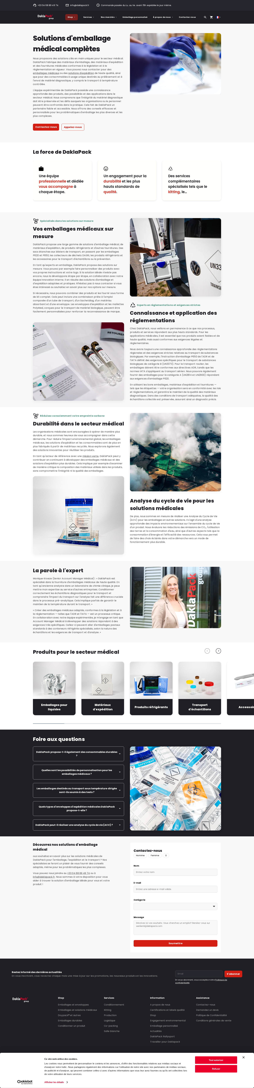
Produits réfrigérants (151, 707)
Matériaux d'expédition (102, 707)
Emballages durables (70, 1020)
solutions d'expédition (81, 73)
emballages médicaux (46, 73)
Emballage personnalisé (135, 17)
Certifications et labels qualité (167, 1010)
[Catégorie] (175, 906)
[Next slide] (218, 651)
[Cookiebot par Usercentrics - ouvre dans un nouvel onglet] (25, 1082)
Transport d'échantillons (199, 707)
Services (87, 17)
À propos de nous (162, 17)
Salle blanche (112, 1031)
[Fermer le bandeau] (244, 1057)
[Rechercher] (205, 17)
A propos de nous (160, 1004)
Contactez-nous (187, 17)
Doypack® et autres (69, 1015)
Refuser (216, 1068)
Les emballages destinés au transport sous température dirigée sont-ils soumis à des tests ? (77, 790)
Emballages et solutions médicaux (77, 1010)
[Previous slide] (207, 651)
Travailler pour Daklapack (165, 1041)
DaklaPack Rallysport (162, 1036)
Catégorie (140, 899)
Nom (136, 865)
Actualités (156, 1031)
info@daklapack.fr (79, 5)
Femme (155, 855)
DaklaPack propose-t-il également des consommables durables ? (76, 753)
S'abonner (233, 974)
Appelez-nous (73, 127)
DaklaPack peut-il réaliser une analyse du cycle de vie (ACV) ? (74, 825)
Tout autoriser (216, 1060)
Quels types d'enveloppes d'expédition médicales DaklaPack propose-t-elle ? (77, 808)
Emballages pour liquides (54, 707)
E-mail (137, 882)
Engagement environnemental (168, 1020)
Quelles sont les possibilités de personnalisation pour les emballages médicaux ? (76, 772)
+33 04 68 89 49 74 (48, 5)
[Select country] (218, 17)
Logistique (109, 1020)
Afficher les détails (54, 1082)
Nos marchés (108, 17)
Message (139, 917)
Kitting (107, 1010)
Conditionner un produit (71, 1026)
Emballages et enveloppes (73, 1004)
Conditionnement (114, 1004)
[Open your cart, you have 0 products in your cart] (211, 17)
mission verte (90, 456)
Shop (70, 17)
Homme (140, 855)
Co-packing (111, 1026)
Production (110, 1015)
